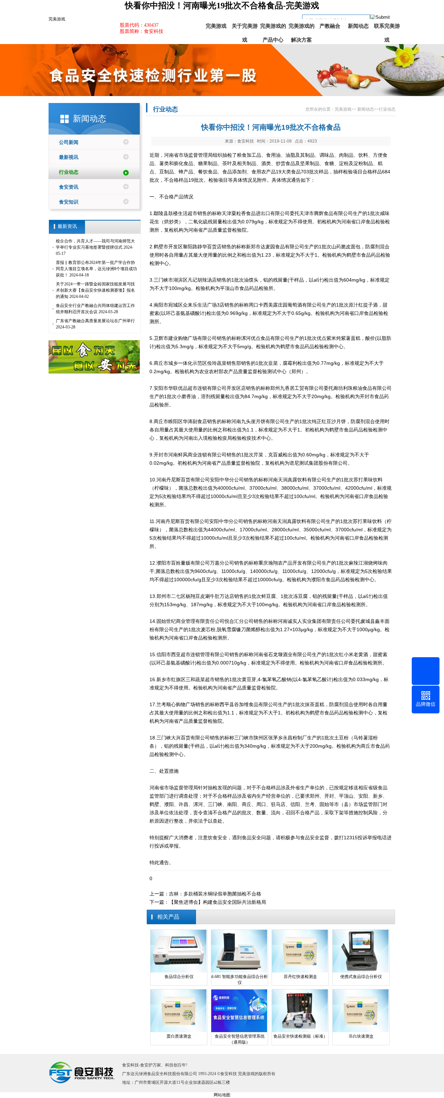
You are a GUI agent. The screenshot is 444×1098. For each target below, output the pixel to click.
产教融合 (329, 26)
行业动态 (68, 172)
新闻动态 (358, 26)
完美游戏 (57, 19)
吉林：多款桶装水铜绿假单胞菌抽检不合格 (215, 894)
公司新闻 (68, 142)
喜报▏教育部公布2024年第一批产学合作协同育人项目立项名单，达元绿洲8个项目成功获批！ (96, 268)
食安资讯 (68, 187)
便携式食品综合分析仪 (361, 976)
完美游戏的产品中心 (273, 28)
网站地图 (222, 1094)
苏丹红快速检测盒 (300, 976)
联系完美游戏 (387, 28)
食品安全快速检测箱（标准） (300, 1036)
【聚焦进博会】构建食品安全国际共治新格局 (217, 902)
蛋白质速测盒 (178, 1036)
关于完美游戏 (245, 28)
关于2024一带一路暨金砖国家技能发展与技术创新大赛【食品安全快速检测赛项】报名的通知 (95, 290)
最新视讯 (68, 157)
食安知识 (68, 202)
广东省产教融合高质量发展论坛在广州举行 (95, 320)
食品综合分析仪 (179, 976)
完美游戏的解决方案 (302, 28)
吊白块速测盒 (361, 1036)
